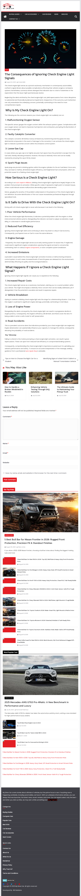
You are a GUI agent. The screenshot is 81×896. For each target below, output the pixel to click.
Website (6, 462)
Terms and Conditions (10, 873)
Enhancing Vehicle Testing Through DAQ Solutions (40, 389)
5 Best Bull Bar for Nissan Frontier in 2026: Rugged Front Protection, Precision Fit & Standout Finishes (35, 541)
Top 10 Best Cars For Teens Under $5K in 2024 (31, 733)
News (56, 14)
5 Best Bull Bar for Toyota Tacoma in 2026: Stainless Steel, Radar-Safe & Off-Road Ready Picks (45, 631)
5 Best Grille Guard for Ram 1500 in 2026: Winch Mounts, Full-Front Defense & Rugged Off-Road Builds (45, 641)
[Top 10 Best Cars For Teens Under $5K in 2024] (9, 734)
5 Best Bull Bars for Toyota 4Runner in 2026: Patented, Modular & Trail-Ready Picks (43, 620)
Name (6, 443)
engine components (32, 248)
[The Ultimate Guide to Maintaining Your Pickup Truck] (66, 373)
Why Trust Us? (8, 869)
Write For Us (7, 857)
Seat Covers (7, 837)
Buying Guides (14, 14)
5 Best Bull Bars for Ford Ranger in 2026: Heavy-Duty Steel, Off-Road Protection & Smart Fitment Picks (45, 571)
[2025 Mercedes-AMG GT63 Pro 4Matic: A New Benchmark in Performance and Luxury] (40, 675)
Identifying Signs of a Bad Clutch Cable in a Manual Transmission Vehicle (59, 360)
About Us (6, 852)
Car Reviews (46, 14)
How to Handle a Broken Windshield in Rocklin (14, 389)
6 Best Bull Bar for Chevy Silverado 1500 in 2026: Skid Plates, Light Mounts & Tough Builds (45, 600)
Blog (7, 70)
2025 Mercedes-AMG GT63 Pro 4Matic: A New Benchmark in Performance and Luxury (37, 703)
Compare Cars (8, 816)
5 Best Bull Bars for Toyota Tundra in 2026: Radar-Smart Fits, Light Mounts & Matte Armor (45, 610)
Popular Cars (9, 698)
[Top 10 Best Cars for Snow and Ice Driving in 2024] (9, 743)
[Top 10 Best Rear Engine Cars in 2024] (9, 724)
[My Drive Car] (5, 16)
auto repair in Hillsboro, (24, 183)
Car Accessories (31, 14)
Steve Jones (21, 547)
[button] (21, 14)
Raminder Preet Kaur (22, 710)
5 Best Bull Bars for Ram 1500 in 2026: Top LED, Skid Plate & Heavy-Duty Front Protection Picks (45, 560)
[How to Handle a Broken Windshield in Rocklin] (14, 373)
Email (5, 453)
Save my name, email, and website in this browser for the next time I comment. (36, 473)
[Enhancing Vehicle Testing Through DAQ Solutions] (40, 373)
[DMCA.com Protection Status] (9, 880)
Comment (7, 417)
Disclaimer (6, 861)
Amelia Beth (21, 82)
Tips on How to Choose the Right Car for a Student (21, 360)
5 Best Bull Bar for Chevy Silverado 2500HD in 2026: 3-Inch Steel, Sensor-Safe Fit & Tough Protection (45, 590)
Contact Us (13, 19)
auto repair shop (31, 351)
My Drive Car (19, 886)
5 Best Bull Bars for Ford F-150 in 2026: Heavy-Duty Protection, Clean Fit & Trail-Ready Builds (46, 580)
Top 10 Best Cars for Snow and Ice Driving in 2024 (32, 742)
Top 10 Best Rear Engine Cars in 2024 (29, 723)
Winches (64, 14)
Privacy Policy (7, 865)
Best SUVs (6, 825)
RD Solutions (17, 890)
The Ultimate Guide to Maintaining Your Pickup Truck (65, 389)
